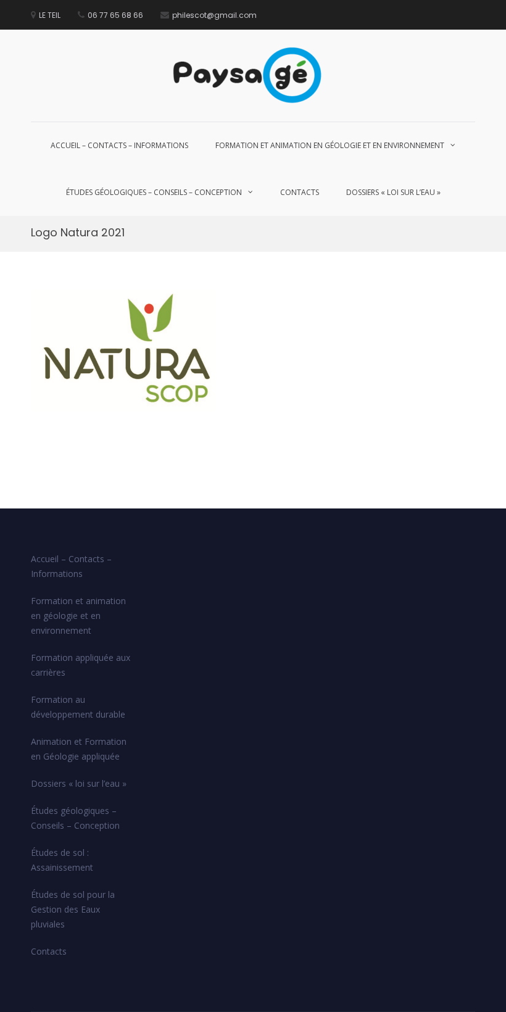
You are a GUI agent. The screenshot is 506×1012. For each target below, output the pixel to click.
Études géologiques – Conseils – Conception (154, 192)
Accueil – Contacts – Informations (119, 145)
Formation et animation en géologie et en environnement (329, 145)
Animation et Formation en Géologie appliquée (78, 749)
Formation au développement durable (78, 707)
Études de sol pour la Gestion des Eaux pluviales (73, 909)
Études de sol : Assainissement (62, 860)
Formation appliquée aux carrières (80, 665)
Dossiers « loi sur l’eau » (393, 192)
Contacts (299, 192)
